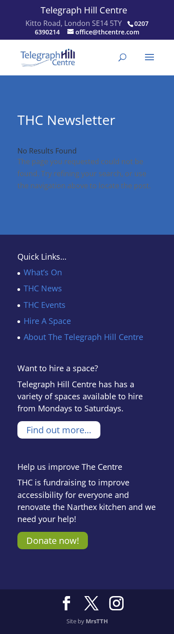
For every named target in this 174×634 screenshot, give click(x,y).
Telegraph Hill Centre (84, 10)
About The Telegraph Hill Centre (83, 337)
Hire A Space (47, 320)
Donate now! (52, 541)
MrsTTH (97, 621)
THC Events (45, 304)
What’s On (43, 272)
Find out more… (58, 430)
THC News (43, 288)
